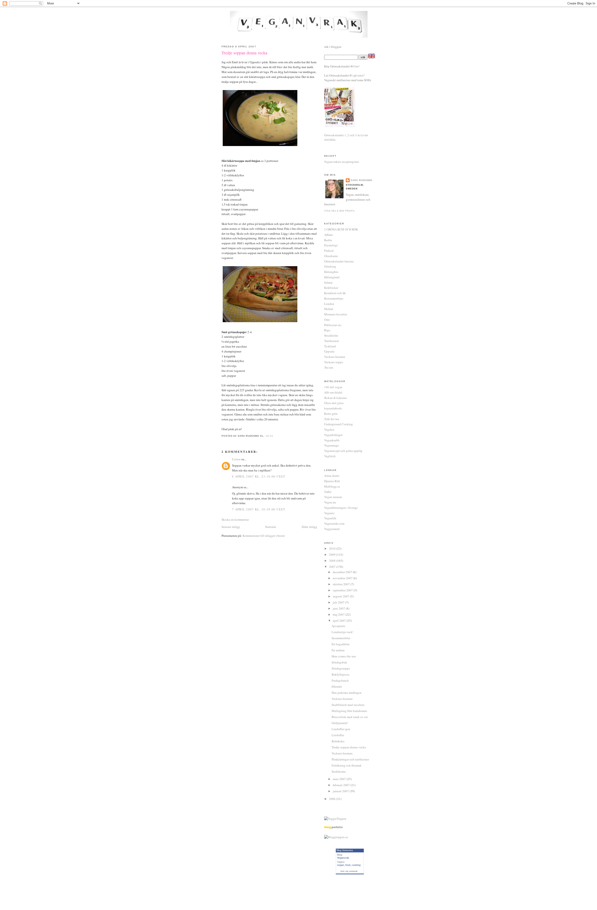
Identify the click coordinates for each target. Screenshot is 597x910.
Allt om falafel (333, 392)
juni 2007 (339, 608)
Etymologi (331, 245)
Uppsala (329, 351)
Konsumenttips (333, 298)
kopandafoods (333, 408)
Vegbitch (330, 456)
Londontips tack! (342, 632)
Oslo (327, 319)
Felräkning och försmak (346, 765)
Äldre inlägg (309, 527)
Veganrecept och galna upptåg (343, 451)
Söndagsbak (339, 662)
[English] (371, 57)
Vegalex (329, 429)
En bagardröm (340, 644)
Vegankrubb (332, 440)
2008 (332, 560)
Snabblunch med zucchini (348, 705)
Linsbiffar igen (341, 729)
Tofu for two (331, 419)
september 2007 (343, 590)
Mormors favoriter (335, 314)
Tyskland (330, 346)
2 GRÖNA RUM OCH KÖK (341, 229)
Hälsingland (332, 277)
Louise (236, 459)
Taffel (327, 492)
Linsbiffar (338, 735)
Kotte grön (331, 413)
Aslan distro (331, 476)
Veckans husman (334, 357)
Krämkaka (338, 741)
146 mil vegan (333, 387)
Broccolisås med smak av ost (350, 717)
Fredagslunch (340, 680)
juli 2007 (339, 602)
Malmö (328, 309)
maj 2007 (339, 614)
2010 (332, 548)
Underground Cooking (338, 424)
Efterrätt (337, 686)
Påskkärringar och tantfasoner (350, 759)
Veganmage (331, 445)
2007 (332, 567)
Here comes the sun (344, 656)
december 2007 (343, 572)
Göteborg (330, 266)
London (329, 304)
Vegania (329, 513)
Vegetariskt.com (334, 523)
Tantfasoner (331, 341)
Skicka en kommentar (235, 519)
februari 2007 (342, 785)
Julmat (328, 282)
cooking (356, 865)
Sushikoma (339, 771)
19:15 (269, 436)
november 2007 (343, 578)
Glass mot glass (334, 403)
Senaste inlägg (231, 527)
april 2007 (340, 620)
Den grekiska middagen (346, 692)
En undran (338, 650)
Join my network (349, 871)
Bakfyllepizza (340, 674)
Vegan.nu (330, 502)
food (347, 865)
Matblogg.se (332, 486)
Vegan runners (333, 497)
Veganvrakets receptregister (341, 162)
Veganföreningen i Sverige (341, 508)
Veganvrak (343, 857)
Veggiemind (332, 529)
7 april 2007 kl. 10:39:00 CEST (258, 509)
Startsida (270, 527)
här (356, 66)
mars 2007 (340, 779)
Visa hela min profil (339, 210)
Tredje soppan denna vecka (244, 53)
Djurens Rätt (332, 481)
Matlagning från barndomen (349, 711)
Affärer (328, 235)
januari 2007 (341, 791)
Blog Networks (345, 850)
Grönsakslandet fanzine (339, 261)
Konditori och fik (335, 293)
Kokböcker (331, 288)
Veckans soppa (333, 362)
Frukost (329, 250)
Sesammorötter (341, 638)
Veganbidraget (333, 435)
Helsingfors (331, 272)
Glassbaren (331, 256)
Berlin (328, 240)
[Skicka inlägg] (274, 436)
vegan (340, 865)
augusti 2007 (341, 596)
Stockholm (331, 335)
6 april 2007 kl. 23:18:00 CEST (258, 476)
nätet (360, 75)
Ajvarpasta (338, 626)
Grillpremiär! (340, 723)
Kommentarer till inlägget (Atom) (264, 535)
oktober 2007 (342, 584)
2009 (332, 554)
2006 (332, 799)
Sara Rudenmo (361, 180)
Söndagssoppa (341, 668)
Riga (327, 330)
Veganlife (330, 518)
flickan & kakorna (335, 398)
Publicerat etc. (333, 325)
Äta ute (328, 367)
